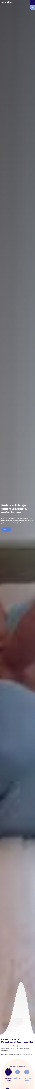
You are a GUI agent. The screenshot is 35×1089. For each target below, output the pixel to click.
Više (4, 525)
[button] (13, 1030)
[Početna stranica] (7, 2)
